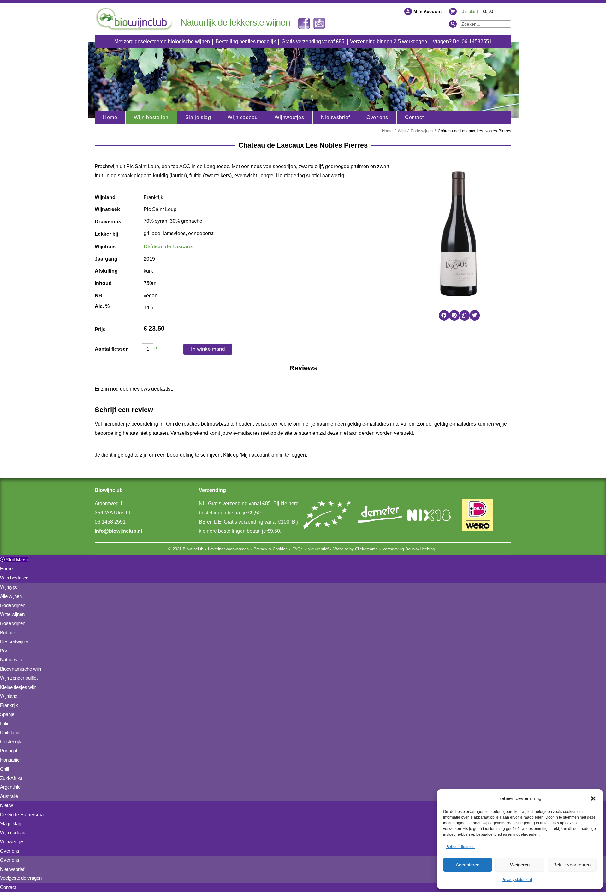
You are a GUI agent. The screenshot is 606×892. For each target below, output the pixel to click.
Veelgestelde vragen (21, 878)
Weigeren (520, 864)
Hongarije (10, 759)
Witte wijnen (12, 614)
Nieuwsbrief (318, 549)
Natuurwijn (11, 659)
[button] (593, 798)
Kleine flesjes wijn (18, 687)
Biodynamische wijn (20, 668)
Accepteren (467, 864)
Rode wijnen (422, 131)
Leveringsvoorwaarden (228, 549)
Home (387, 131)
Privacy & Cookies (270, 549)
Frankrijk (153, 197)
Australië (9, 796)
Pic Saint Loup (160, 209)
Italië (4, 723)
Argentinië (10, 787)
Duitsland (9, 732)
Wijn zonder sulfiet (19, 678)
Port (4, 650)
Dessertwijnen (14, 641)
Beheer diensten (460, 847)
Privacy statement (517, 879)
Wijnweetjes (12, 841)
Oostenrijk (10, 741)
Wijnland (8, 696)
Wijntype (9, 587)
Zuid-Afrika (11, 778)
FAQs (297, 549)
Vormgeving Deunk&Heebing (409, 549)
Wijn (402, 131)
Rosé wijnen (12, 623)
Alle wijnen (11, 596)
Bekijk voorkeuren (572, 864)
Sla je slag (10, 823)
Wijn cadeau (12, 832)
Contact (8, 887)
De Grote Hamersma (22, 814)
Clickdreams (366, 549)
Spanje (7, 714)
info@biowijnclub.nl (118, 531)
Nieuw (6, 805)
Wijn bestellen (14, 577)
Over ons (9, 850)
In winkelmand (208, 349)
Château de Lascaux (168, 246)
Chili (4, 769)
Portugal (8, 750)
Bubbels (8, 632)
